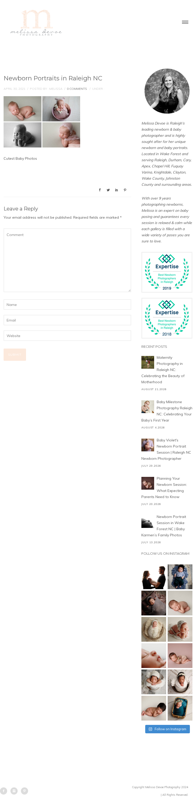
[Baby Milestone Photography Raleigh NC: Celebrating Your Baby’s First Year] (147, 406)
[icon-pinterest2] (24, 791)
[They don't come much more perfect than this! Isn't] (180, 629)
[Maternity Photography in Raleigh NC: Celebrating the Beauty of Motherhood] (147, 362)
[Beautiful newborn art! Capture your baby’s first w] (153, 708)
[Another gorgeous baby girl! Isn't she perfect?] (180, 603)
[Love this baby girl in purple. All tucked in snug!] (153, 603)
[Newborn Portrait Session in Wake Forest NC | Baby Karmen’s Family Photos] (147, 521)
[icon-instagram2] (15, 791)
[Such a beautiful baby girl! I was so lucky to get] (180, 708)
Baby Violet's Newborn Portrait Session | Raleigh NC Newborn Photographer (166, 449)
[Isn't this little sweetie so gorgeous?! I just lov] (153, 629)
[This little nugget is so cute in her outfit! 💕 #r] (180, 655)
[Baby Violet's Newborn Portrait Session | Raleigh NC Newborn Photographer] (147, 445)
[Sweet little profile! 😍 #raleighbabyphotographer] (153, 655)
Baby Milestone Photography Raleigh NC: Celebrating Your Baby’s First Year (166, 411)
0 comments (77, 89)
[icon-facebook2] (5, 791)
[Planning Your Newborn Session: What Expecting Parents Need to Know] (147, 483)
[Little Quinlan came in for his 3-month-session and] (180, 576)
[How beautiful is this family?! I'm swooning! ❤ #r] (153, 576)
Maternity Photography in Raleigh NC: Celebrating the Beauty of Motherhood (163, 369)
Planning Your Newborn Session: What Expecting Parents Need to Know (164, 487)
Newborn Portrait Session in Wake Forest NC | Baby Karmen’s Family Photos (163, 525)
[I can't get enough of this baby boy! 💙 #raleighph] (153, 682)
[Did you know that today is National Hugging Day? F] (180, 682)
